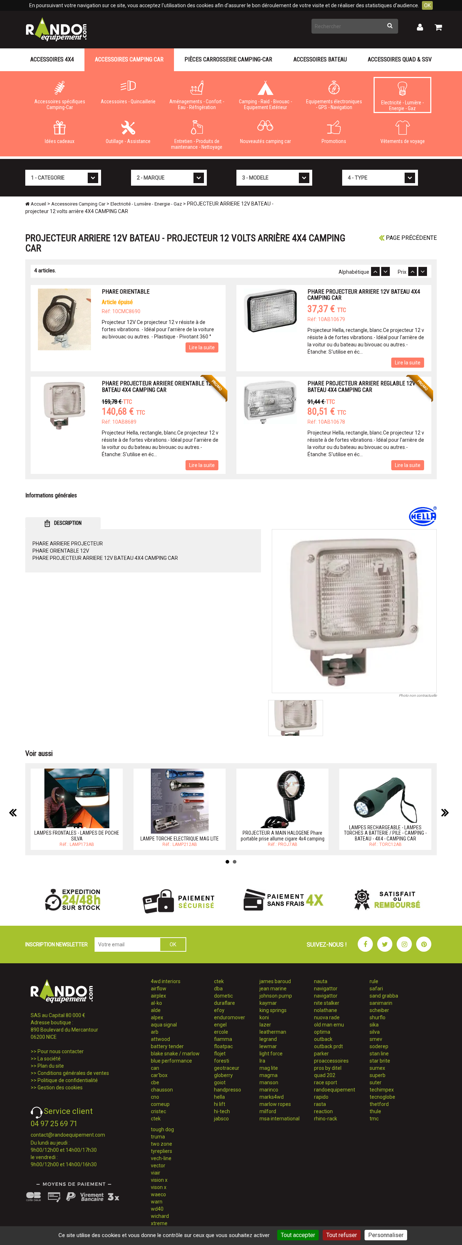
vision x (159, 1180)
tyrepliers (161, 1151)
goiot (220, 1082)
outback (323, 1039)
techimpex (382, 1090)
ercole (221, 1032)
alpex (157, 1017)
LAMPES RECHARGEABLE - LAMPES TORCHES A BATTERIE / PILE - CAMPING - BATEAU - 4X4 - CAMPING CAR (385, 833)
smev (376, 1039)
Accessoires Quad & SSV (400, 59)
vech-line (161, 1158)
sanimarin (381, 1003)
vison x (158, 1187)
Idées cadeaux (59, 141)
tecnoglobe (382, 1097)
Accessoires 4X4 (52, 59)
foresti (221, 1061)
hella (219, 1097)
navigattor (325, 988)
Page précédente (410, 237)
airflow (158, 988)
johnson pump (276, 996)
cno (155, 1097)
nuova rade (327, 1017)
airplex (158, 996)
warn (156, 1202)
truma (158, 1137)
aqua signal (164, 1025)
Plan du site (51, 1066)
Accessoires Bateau (320, 59)
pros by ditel (327, 1068)
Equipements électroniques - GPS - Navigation (334, 104)
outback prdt (328, 1046)
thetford (379, 1104)
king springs (273, 1010)
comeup (160, 1104)
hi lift (219, 1104)
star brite (380, 1061)
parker (321, 1053)
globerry (223, 1075)
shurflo (377, 1017)
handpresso (227, 1090)
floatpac (223, 1046)
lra (262, 1061)
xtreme (159, 1223)
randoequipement (334, 1090)
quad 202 (324, 1075)
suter (376, 1082)
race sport (325, 1082)
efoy (219, 1010)
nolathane (325, 1010)
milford (268, 1111)
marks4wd (272, 1097)
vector (158, 1165)
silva (375, 1032)
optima (322, 1032)
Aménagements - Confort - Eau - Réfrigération (196, 104)
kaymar (268, 1003)
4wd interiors (165, 981)
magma (269, 1075)
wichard (160, 1216)
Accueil (38, 204)
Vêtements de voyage (402, 141)
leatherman (273, 1032)
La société (49, 1059)
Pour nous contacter (61, 1051)
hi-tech (222, 1111)
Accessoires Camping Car (129, 59)
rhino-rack (325, 1118)
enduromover (229, 1017)
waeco (158, 1194)
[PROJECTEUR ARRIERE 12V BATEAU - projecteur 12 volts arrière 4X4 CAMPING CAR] (354, 611)
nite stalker (326, 1003)
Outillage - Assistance (128, 141)
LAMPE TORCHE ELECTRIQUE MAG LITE (179, 839)
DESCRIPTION (67, 523)
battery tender (167, 1046)
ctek (156, 1118)
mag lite (269, 1068)
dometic (223, 996)
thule (375, 1111)
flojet (220, 1053)
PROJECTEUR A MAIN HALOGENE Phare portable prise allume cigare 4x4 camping (282, 835)
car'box (159, 1075)
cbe (155, 1082)
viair (155, 1173)
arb (154, 1032)
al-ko (156, 1003)
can (155, 1068)
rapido (321, 1097)
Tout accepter (298, 1235)
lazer (265, 1025)
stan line (379, 1053)
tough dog (162, 1129)
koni (264, 1017)
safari (376, 988)
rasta (320, 1104)
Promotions (334, 141)
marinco (269, 1090)
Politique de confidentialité (68, 1080)
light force (271, 1053)
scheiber (379, 1010)
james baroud (275, 981)
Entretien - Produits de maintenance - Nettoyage (196, 144)
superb (377, 1075)
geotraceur (226, 1068)
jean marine (273, 988)
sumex (377, 1068)
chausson (162, 1090)
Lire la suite (202, 347)
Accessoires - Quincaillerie (128, 101)
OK (427, 5)
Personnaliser (386, 1235)
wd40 (157, 1209)
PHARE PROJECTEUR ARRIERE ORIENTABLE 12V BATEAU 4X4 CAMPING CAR (158, 386)
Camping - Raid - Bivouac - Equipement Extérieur (265, 104)
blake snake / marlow (175, 1053)
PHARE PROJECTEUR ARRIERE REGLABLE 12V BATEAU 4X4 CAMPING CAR (361, 386)
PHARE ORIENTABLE (125, 291)
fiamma (223, 1039)
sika (374, 1025)
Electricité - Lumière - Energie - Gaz (402, 105)
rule (374, 981)
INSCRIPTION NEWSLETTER (56, 944)
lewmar (268, 1046)
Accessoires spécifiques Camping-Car (59, 104)
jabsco (221, 1118)
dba (218, 988)
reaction (323, 1111)
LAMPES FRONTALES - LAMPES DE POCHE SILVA (76, 835)
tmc (374, 1118)
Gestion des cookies (60, 1087)
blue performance (171, 1061)
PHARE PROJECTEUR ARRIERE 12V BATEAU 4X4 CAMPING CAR (364, 295)
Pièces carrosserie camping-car (228, 59)
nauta (320, 981)
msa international (280, 1118)
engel (220, 1025)
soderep (379, 1046)
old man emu (329, 1025)
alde (156, 1010)
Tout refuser (341, 1235)
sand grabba (384, 996)
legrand (268, 1039)
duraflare (224, 1003)
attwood (160, 1039)
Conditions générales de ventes (73, 1073)
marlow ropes (275, 1104)
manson (269, 1082)
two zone (161, 1144)
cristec (158, 1111)
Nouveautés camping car (265, 141)
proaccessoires (331, 1061)
